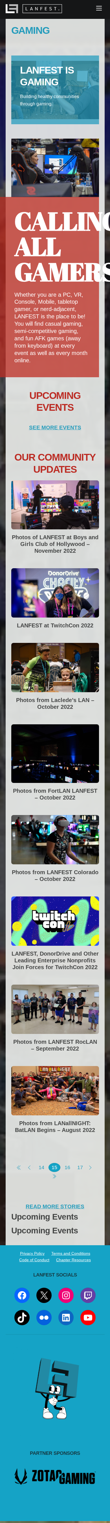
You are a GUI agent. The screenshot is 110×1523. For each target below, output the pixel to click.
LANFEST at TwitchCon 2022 (55, 625)
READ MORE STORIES (55, 1206)
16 (67, 1167)
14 (41, 1167)
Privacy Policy (32, 1253)
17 (80, 1167)
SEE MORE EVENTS (55, 427)
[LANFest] (34, 10)
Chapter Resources (73, 1260)
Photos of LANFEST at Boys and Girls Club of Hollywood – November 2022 (55, 544)
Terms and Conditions (70, 1253)
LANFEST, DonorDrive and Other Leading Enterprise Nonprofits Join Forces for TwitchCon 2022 (55, 960)
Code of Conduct (34, 1260)
